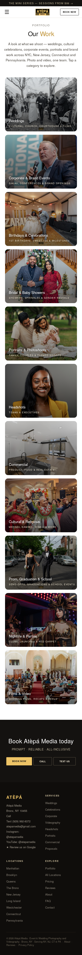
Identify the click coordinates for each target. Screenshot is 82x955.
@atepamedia (14, 837)
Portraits (50, 835)
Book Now (69, 12)
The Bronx (12, 888)
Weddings (51, 803)
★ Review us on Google (21, 847)
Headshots (51, 829)
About (48, 894)
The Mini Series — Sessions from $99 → (41, 3)
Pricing (49, 881)
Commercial (52, 842)
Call (43, 761)
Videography (52, 822)
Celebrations (52, 809)
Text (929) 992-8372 (18, 821)
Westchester (14, 907)
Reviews (50, 888)
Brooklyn (11, 875)
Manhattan (12, 868)
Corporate (51, 816)
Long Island (13, 901)
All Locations (53, 875)
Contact (50, 907)
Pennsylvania (14, 920)
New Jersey (13, 894)
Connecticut (13, 914)
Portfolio (50, 868)
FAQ (48, 901)
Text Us (65, 761)
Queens (11, 881)
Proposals (51, 849)
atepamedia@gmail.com (21, 826)
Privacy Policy (26, 945)
